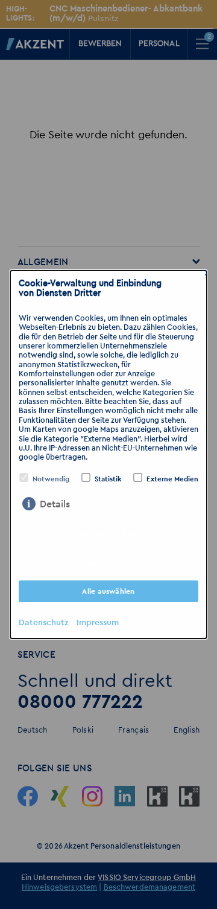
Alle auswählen (108, 591)
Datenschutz (43, 622)
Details (55, 504)
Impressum (98, 622)
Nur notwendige (109, 533)
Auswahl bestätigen (108, 562)
